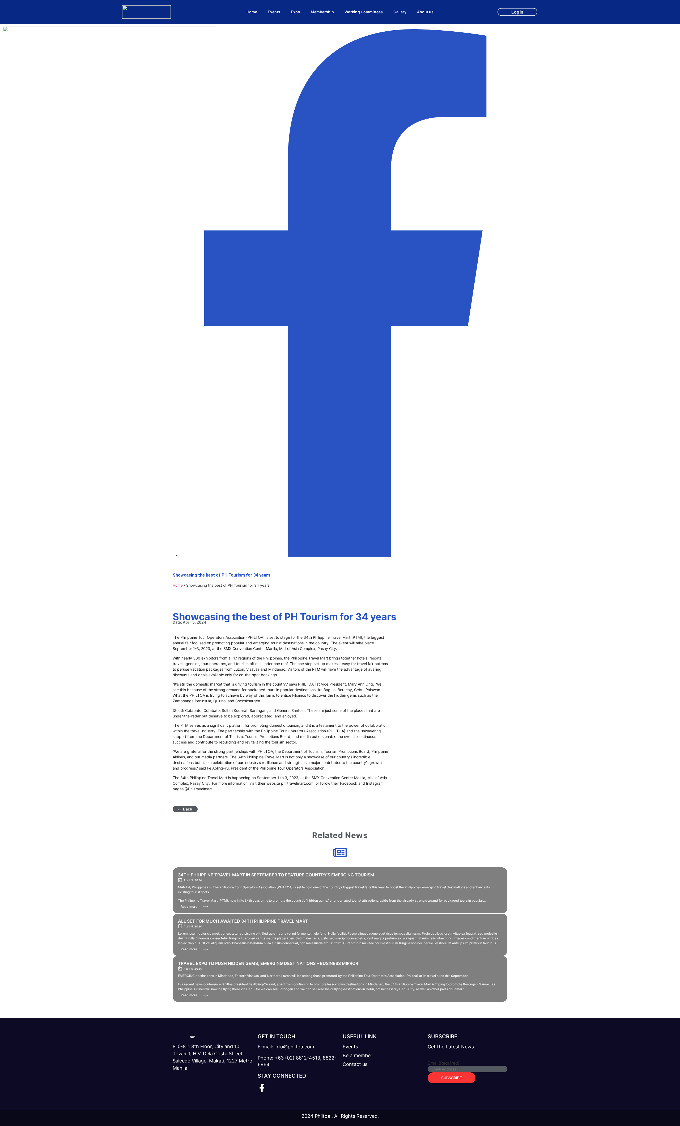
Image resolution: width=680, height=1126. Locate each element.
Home (251, 12)
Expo (295, 12)
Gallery (399, 12)
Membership (322, 12)
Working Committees (364, 12)
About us (425, 12)
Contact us (355, 1064)
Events (274, 12)
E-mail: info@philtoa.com (286, 1046)
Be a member (357, 1055)
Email (444, 1063)
